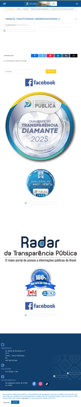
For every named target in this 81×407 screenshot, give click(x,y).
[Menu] (4, 3)
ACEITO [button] (15, 402)
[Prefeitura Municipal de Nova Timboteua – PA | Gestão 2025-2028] (40, 3)
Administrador (11, 25)
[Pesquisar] (77, 3)
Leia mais (25, 398)
